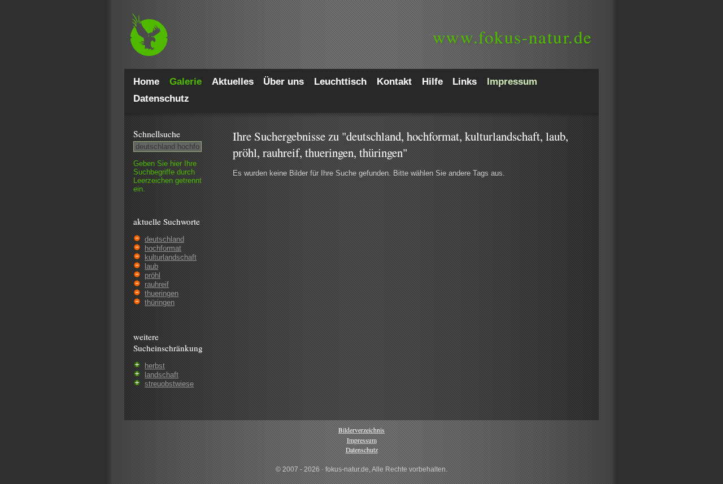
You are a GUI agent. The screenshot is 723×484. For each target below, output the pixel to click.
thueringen (161, 293)
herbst (155, 365)
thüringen (160, 302)
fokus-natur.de (513, 37)
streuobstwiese (169, 384)
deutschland (164, 239)
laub (151, 266)
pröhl (152, 275)
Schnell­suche (156, 133)
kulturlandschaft (171, 257)
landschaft (161, 374)
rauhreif (157, 284)
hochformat (163, 248)
